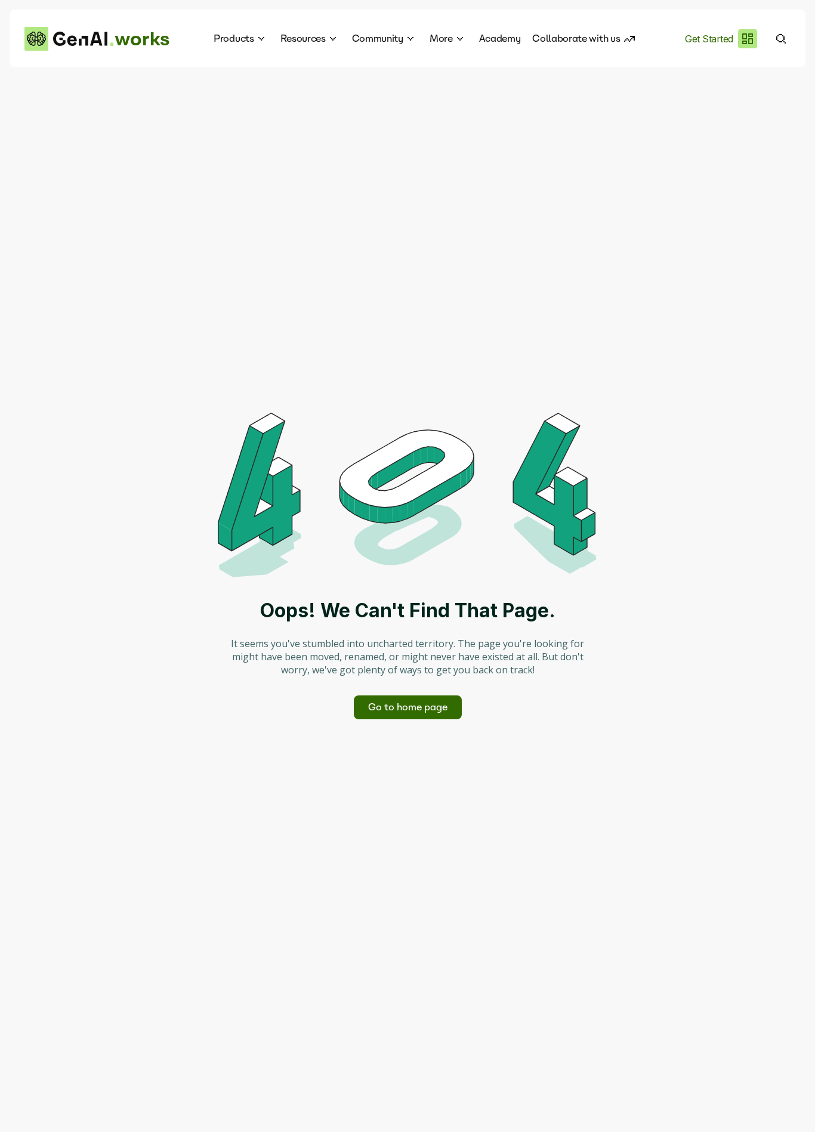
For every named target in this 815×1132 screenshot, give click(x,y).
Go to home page (407, 707)
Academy (500, 38)
